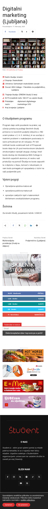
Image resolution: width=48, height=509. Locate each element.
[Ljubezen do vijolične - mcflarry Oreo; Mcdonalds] (24, 409)
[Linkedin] (30, 225)
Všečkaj (41, 293)
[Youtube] (20, 483)
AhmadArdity (10, 70)
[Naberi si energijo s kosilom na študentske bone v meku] (23, 393)
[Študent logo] (24, 430)
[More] (32, 31)
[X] (19, 225)
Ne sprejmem (23, 505)
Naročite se (39, 315)
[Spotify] (26, 476)
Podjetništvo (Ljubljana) (35, 241)
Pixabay (20, 70)
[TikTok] (32, 476)
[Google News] (27, 483)
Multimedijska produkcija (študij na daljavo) (11, 243)
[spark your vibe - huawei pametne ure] (23, 378)
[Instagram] (13, 476)
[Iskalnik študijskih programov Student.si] (22, 285)
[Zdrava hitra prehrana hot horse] (23, 363)
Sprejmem (8, 505)
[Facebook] (13, 225)
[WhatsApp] (25, 225)
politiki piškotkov (28, 500)
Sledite (41, 299)
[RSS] (20, 476)
